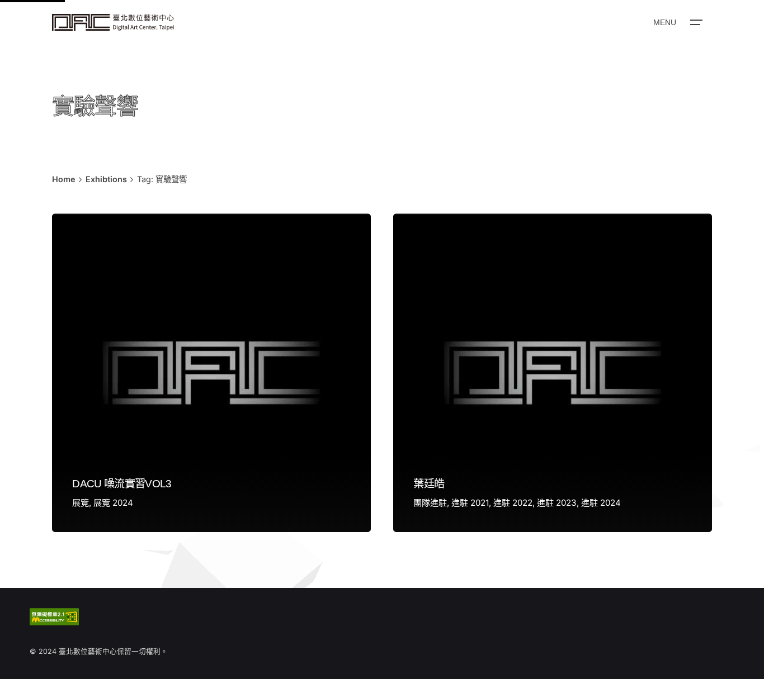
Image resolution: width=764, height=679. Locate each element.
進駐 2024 (601, 502)
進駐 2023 (557, 502)
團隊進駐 (430, 502)
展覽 (80, 502)
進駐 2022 (512, 502)
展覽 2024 (113, 502)
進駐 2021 (470, 502)
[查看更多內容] (113, 22)
